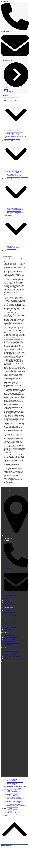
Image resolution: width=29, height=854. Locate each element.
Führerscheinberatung (9, 624)
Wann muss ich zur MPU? (10, 639)
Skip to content (4, 1)
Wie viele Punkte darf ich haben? (12, 652)
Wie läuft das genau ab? (9, 610)
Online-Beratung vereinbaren (7, 688)
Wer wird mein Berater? (9, 612)
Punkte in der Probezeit (9, 658)
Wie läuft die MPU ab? (9, 641)
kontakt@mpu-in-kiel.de (6, 60)
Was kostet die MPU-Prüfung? (11, 643)
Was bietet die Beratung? (10, 616)
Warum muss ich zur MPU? (10, 635)
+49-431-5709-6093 (9, 568)
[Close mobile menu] (1, 847)
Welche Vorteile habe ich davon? (12, 614)
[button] (10, 97)
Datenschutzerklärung (9, 602)
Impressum (6, 600)
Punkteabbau (7, 625)
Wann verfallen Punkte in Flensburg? (13, 656)
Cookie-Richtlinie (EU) (9, 604)
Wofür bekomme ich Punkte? (11, 654)
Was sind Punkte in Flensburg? (11, 651)
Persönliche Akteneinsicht (10, 627)
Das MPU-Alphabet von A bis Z (12, 644)
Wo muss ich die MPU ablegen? (11, 637)
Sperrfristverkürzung (9, 629)
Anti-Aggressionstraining (10, 622)
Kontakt (6, 598)
